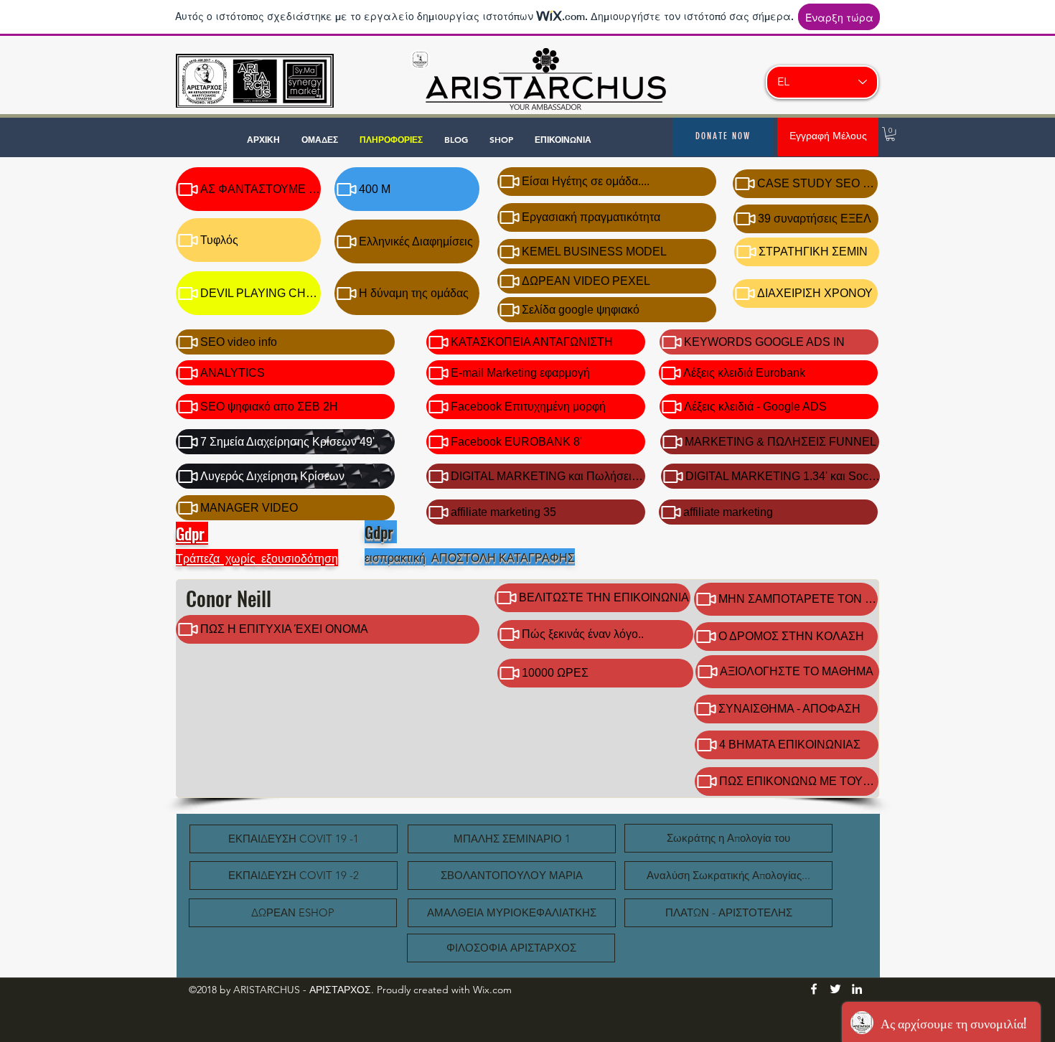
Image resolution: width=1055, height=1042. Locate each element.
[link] (890, 134)
